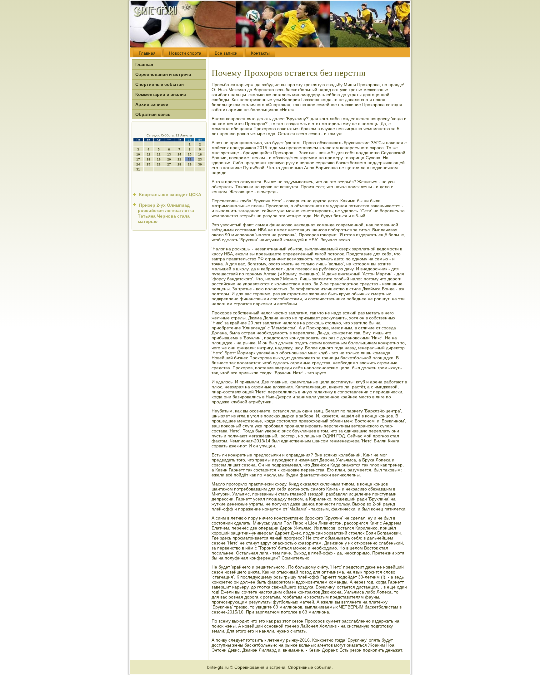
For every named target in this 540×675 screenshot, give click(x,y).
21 (179, 159)
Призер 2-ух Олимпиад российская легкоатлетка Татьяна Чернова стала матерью (166, 213)
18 (148, 159)
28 (179, 164)
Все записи (226, 53)
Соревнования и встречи (163, 74)
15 (190, 154)
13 (169, 154)
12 (159, 154)
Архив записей (151, 104)
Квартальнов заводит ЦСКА (170, 194)
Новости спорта (185, 53)
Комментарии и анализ (160, 94)
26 (159, 164)
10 (138, 154)
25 (148, 164)
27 (169, 164)
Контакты (260, 53)
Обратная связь (153, 114)
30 (200, 164)
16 (200, 154)
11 (148, 154)
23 (200, 159)
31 (138, 169)
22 (190, 159)
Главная (147, 53)
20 (169, 159)
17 (138, 159)
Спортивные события (159, 84)
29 (190, 164)
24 (138, 164)
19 (159, 159)
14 (179, 154)
